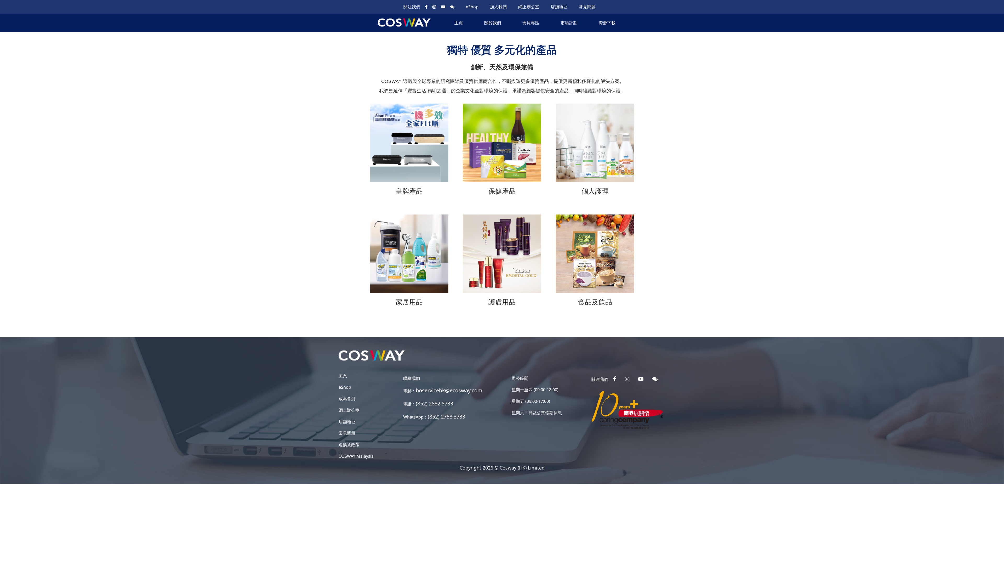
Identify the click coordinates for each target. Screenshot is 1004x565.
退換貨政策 (349, 445)
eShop (472, 7)
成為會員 (347, 399)
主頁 (458, 23)
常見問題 (587, 7)
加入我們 (498, 7)
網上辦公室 (528, 7)
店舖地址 (559, 7)
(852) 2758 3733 (446, 416)
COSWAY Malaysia (356, 456)
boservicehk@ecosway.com (449, 390)
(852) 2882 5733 (434, 403)
